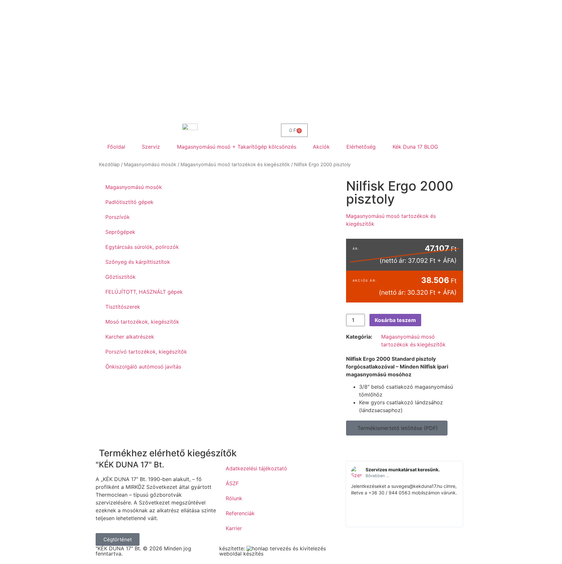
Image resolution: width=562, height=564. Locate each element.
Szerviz (151, 146)
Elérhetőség (361, 146)
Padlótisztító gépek (129, 202)
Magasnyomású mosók (150, 165)
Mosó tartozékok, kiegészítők (142, 321)
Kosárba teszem (395, 320)
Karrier (234, 528)
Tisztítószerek (122, 306)
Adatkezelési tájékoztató (256, 468)
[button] (397, 428)
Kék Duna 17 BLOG (415, 146)
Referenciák (240, 513)
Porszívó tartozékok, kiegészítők (146, 351)
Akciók (321, 146)
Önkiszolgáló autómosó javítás (143, 366)
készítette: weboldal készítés (241, 551)
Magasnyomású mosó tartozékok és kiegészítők (235, 165)
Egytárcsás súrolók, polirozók (142, 247)
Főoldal (116, 146)
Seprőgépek (120, 232)
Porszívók (117, 217)
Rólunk (234, 498)
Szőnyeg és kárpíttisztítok (137, 262)
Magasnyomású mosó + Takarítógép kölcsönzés (236, 146)
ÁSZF (232, 483)
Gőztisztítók (120, 277)
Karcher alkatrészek (129, 336)
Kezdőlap (109, 165)
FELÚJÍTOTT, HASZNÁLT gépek (144, 292)
